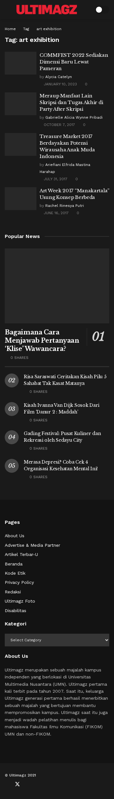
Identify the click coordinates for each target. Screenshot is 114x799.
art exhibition (48, 29)
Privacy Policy (19, 582)
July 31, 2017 (54, 179)
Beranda (13, 563)
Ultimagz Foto (20, 601)
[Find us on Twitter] (17, 784)
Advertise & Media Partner (32, 545)
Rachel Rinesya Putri (64, 205)
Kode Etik (15, 573)
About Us (14, 535)
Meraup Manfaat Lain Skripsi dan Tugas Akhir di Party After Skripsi (71, 102)
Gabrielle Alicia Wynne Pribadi (74, 117)
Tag (26, 29)
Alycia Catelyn (58, 77)
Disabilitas (15, 610)
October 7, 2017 (58, 124)
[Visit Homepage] (46, 9)
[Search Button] (86, 9)
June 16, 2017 (55, 213)
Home (10, 29)
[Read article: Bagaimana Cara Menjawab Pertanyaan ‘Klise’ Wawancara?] (57, 285)
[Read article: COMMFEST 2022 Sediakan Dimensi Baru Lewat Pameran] (20, 63)
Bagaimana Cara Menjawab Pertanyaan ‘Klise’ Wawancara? (42, 340)
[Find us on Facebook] (7, 784)
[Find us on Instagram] (38, 784)
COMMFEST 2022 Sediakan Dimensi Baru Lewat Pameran (74, 61)
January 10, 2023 (59, 84)
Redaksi (13, 591)
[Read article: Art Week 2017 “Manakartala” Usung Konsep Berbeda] (20, 198)
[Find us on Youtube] (28, 784)
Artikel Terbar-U (21, 554)
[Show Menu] (7, 9)
